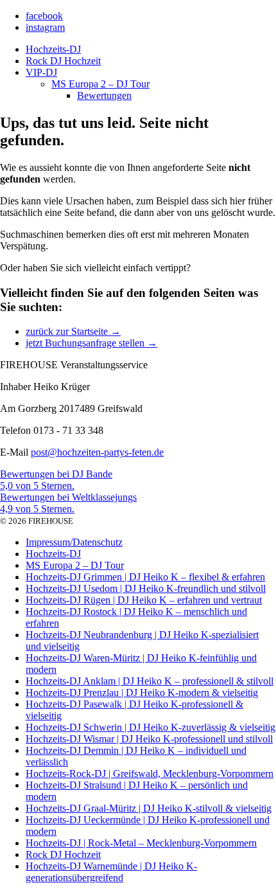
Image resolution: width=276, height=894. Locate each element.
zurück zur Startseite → (73, 331)
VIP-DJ (41, 72)
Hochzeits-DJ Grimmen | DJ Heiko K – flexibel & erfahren (145, 576)
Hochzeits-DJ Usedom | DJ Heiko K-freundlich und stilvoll (146, 588)
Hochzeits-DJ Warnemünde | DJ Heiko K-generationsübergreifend (111, 872)
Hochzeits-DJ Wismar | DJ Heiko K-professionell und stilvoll (149, 738)
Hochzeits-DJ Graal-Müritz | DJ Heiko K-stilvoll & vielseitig (149, 808)
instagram (45, 27)
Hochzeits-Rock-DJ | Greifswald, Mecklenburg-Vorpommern (149, 773)
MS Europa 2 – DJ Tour (100, 83)
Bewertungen (104, 95)
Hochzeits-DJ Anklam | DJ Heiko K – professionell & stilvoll (149, 680)
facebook (44, 15)
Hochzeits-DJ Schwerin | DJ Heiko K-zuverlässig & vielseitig (150, 727)
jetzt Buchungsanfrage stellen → (91, 342)
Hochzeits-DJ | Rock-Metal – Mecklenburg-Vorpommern (141, 842)
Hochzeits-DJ (53, 49)
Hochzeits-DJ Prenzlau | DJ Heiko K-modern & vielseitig (142, 692)
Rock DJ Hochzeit (63, 60)
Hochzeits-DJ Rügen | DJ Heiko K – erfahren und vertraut (144, 600)
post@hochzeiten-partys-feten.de (97, 452)
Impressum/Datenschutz (74, 542)
